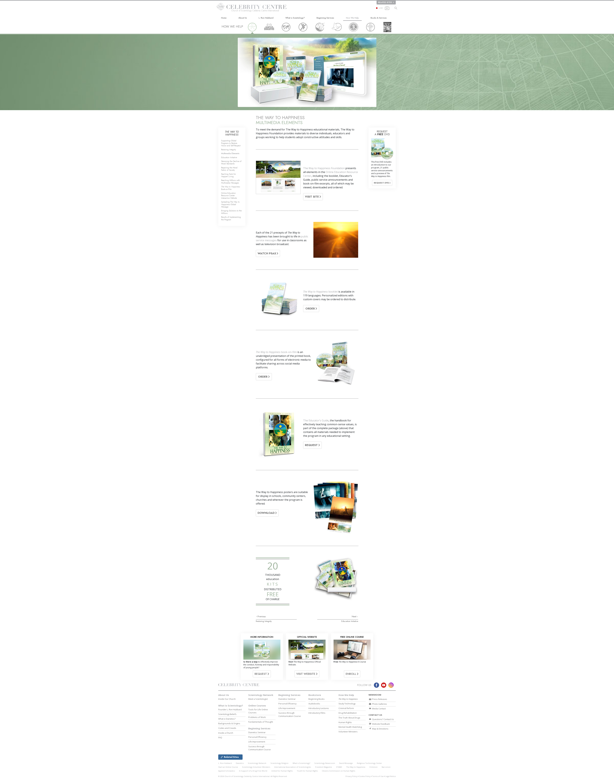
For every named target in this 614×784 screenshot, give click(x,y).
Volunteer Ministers (348, 731)
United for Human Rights (282, 771)
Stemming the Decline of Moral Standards (231, 162)
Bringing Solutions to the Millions (231, 212)
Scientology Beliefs (227, 714)
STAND (339, 767)
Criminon (373, 767)
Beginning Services (325, 17)
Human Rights (345, 722)
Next (354, 616)
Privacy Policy (351, 776)
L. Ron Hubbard (266, 17)
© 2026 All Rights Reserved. (252, 776)
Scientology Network (260, 695)
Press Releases (379, 699)
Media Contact (379, 708)
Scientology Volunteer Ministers (256, 767)
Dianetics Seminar (257, 732)
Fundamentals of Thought (260, 721)
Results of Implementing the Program (231, 218)
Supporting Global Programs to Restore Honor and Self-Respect (230, 143)
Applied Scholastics (226, 771)
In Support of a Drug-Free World (253, 771)
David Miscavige (346, 763)
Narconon (386, 767)
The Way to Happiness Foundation (324, 168)
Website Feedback (381, 723)
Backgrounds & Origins (229, 723)
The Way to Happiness (315, 291)
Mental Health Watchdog (350, 726)
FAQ (220, 737)
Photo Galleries (379, 703)
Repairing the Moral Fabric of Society (229, 169)
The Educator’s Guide (316, 420)
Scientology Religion (279, 763)
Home (223, 17)
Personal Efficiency (257, 737)
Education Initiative (349, 621)
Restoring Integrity (264, 621)
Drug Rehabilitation (347, 712)
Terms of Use (378, 776)
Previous (262, 616)
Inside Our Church (227, 699)
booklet (333, 291)
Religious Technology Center (369, 763)
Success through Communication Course (259, 748)
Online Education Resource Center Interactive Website (229, 196)
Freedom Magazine (323, 767)
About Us (242, 17)
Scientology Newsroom (324, 763)
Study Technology (346, 703)
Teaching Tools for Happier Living (228, 175)
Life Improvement (256, 741)
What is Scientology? (295, 17)
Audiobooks (314, 703)
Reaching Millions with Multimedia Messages (230, 181)
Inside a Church (225, 732)
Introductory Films (316, 712)
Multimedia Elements (230, 153)
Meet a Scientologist (258, 699)
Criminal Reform (346, 708)
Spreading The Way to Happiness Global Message (230, 204)
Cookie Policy (364, 776)
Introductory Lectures (318, 708)
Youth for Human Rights (307, 771)
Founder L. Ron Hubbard (230, 709)
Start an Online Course (228, 767)
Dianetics (240, 763)
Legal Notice (390, 776)
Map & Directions (380, 728)
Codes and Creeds (227, 728)
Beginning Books (316, 699)
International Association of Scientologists (292, 767)
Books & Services (379, 17)
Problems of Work (257, 717)
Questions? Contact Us (383, 719)
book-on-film (288, 352)
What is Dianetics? (227, 718)
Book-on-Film (230, 188)
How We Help (352, 17)
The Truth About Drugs (349, 717)
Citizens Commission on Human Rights (338, 771)
